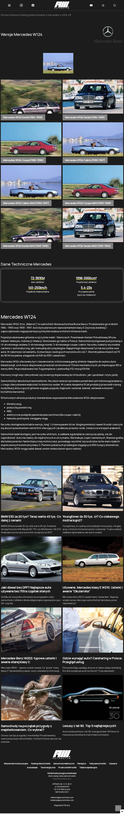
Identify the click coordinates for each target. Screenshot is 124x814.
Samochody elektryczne (63, 763)
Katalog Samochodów (32, 15)
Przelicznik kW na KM (67, 767)
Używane (113, 763)
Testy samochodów (97, 763)
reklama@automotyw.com (62, 797)
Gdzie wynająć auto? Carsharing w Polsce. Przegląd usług (93, 660)
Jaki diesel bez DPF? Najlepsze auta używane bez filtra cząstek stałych (26, 589)
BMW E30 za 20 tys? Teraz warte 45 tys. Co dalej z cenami (31, 518)
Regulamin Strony (62, 805)
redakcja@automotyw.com (62, 800)
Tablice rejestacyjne (88, 767)
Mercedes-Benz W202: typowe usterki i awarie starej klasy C (29, 660)
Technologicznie (48, 767)
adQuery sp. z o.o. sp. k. (62, 784)
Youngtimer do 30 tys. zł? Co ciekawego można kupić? (91, 518)
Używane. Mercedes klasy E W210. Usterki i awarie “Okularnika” (93, 589)
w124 (64, 15)
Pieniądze (81, 763)
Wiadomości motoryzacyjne (16, 763)
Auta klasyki (32, 767)
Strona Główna (9, 15)
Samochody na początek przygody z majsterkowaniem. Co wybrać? (26, 728)
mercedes (53, 15)
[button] (9, 5)
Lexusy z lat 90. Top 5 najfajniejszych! (89, 726)
